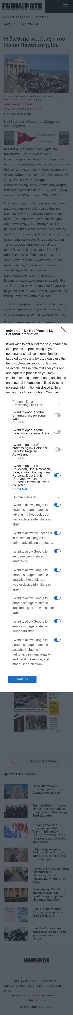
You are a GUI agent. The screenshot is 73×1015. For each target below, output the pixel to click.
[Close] (65, 331)
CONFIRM (22, 679)
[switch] (57, 415)
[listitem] (36, 403)
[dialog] (36, 507)
